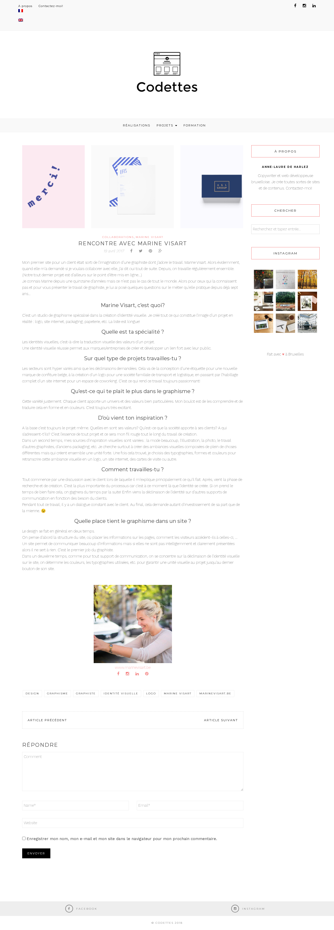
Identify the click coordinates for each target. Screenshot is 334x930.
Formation (194, 125)
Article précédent (47, 720)
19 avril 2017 (113, 251)
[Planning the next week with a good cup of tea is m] (285, 323)
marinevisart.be (215, 693)
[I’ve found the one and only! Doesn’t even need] (285, 301)
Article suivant (221, 720)
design (32, 693)
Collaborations (118, 237)
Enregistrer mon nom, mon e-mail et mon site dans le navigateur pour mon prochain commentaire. (122, 838)
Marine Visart (149, 237)
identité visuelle (121, 693)
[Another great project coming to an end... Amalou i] (263, 323)
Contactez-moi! (51, 6)
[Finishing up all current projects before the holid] (263, 279)
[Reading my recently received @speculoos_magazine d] (307, 301)
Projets (166, 125)
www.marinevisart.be (133, 667)
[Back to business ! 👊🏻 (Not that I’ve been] (263, 301)
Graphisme (57, 693)
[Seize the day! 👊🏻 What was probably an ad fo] (285, 279)
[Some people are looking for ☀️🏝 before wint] (307, 279)
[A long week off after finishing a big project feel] (307, 323)
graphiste (86, 693)
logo (151, 693)
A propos (25, 6)
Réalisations (136, 125)
